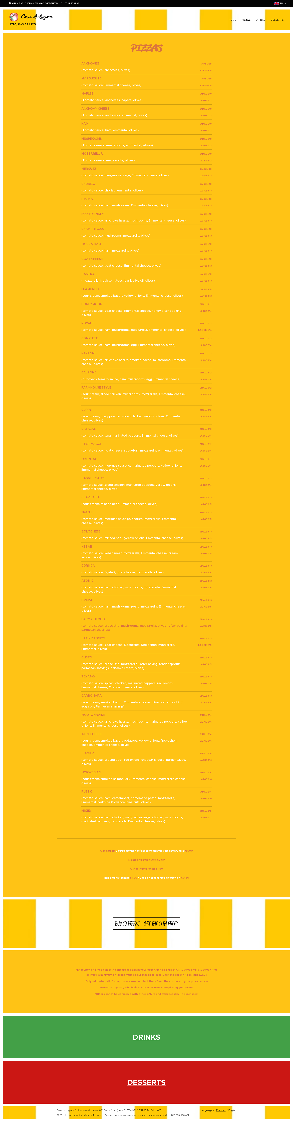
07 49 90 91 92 (72, 3)
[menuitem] (233, 20)
